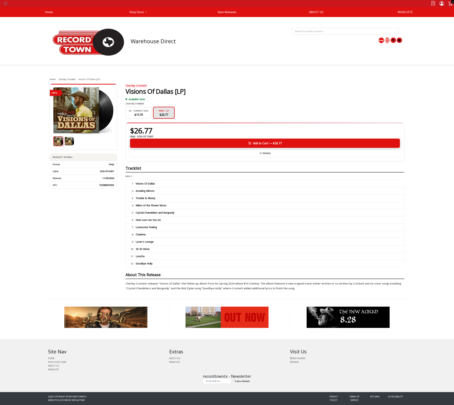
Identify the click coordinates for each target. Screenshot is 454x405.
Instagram (298, 358)
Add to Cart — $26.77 (267, 143)
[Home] (88, 41)
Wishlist (267, 153)
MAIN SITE (405, 12)
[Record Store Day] (387, 40)
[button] (138, 12)
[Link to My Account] (441, 4)
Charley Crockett (67, 79)
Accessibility (395, 396)
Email (295, 362)
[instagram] (393, 40)
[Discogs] (381, 40)
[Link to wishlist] (433, 4)
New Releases (227, 12)
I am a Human (242, 381)
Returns (375, 396)
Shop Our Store (57, 362)
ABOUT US (316, 12)
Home (53, 79)
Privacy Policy (334, 398)
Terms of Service (354, 398)
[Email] (399, 40)
